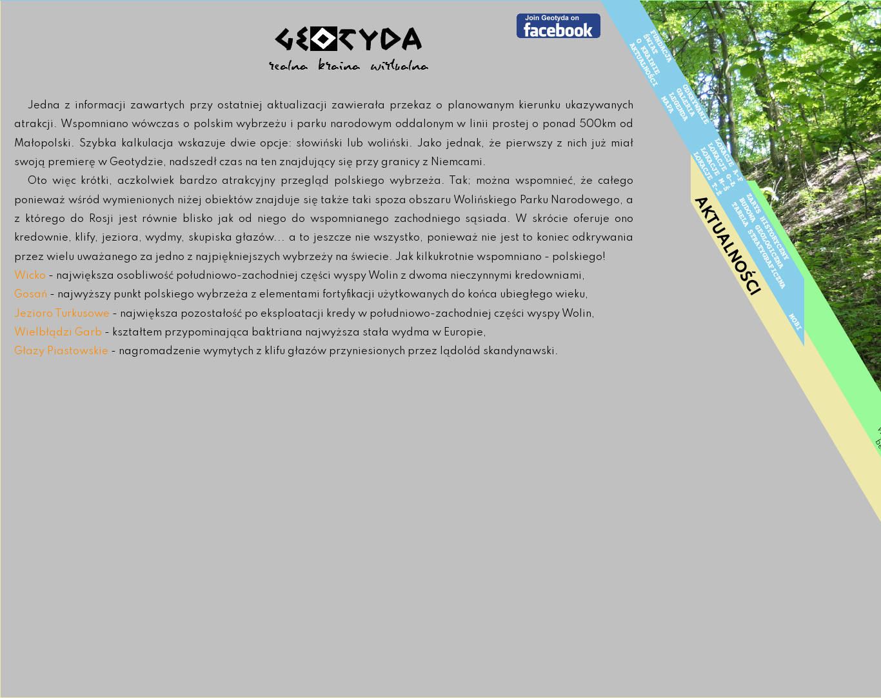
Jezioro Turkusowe (62, 313)
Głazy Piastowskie (61, 351)
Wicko (30, 275)
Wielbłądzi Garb (58, 332)
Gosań (30, 294)
